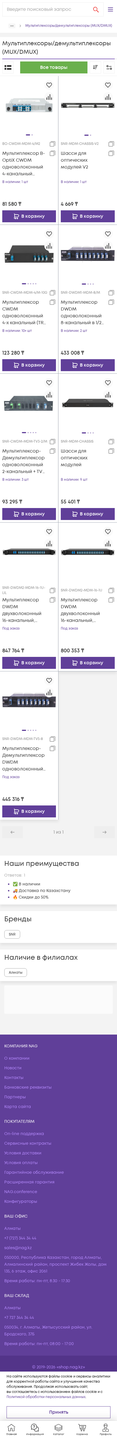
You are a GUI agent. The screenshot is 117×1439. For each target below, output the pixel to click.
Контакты (14, 1077)
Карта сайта (17, 1106)
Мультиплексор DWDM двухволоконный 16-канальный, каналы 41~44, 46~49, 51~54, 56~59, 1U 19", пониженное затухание (23, 610)
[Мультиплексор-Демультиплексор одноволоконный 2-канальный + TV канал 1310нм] (29, 403)
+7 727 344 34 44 (19, 1317)
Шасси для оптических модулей (74, 458)
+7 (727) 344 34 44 (20, 1238)
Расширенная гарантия (29, 1182)
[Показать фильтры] (109, 67)
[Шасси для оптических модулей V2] (88, 105)
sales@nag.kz (18, 1248)
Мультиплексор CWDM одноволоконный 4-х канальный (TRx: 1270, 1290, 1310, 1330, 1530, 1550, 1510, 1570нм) (24, 312)
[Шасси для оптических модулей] (88, 403)
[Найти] (96, 9)
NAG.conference (20, 1192)
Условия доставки (22, 1153)
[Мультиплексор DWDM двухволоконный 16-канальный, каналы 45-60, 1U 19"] (88, 551)
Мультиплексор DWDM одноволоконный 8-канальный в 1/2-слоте (82, 312)
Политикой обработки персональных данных (46, 1397)
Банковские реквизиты (28, 1087)
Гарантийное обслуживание (34, 1172)
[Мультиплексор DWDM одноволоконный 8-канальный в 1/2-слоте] (88, 254)
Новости (13, 1068)
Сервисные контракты (27, 1143)
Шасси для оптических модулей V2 (74, 160)
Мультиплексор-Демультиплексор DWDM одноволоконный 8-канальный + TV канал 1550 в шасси (24, 758)
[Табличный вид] (8, 67)
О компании (17, 1058)
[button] (110, 9)
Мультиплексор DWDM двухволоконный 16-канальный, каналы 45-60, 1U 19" (83, 610)
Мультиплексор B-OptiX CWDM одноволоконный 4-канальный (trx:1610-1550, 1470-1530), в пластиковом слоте (23, 163)
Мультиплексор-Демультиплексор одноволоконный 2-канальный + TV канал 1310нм (23, 461)
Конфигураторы (20, 1201)
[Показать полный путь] (12, 26)
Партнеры (15, 1097)
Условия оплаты (21, 1162)
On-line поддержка (24, 1133)
